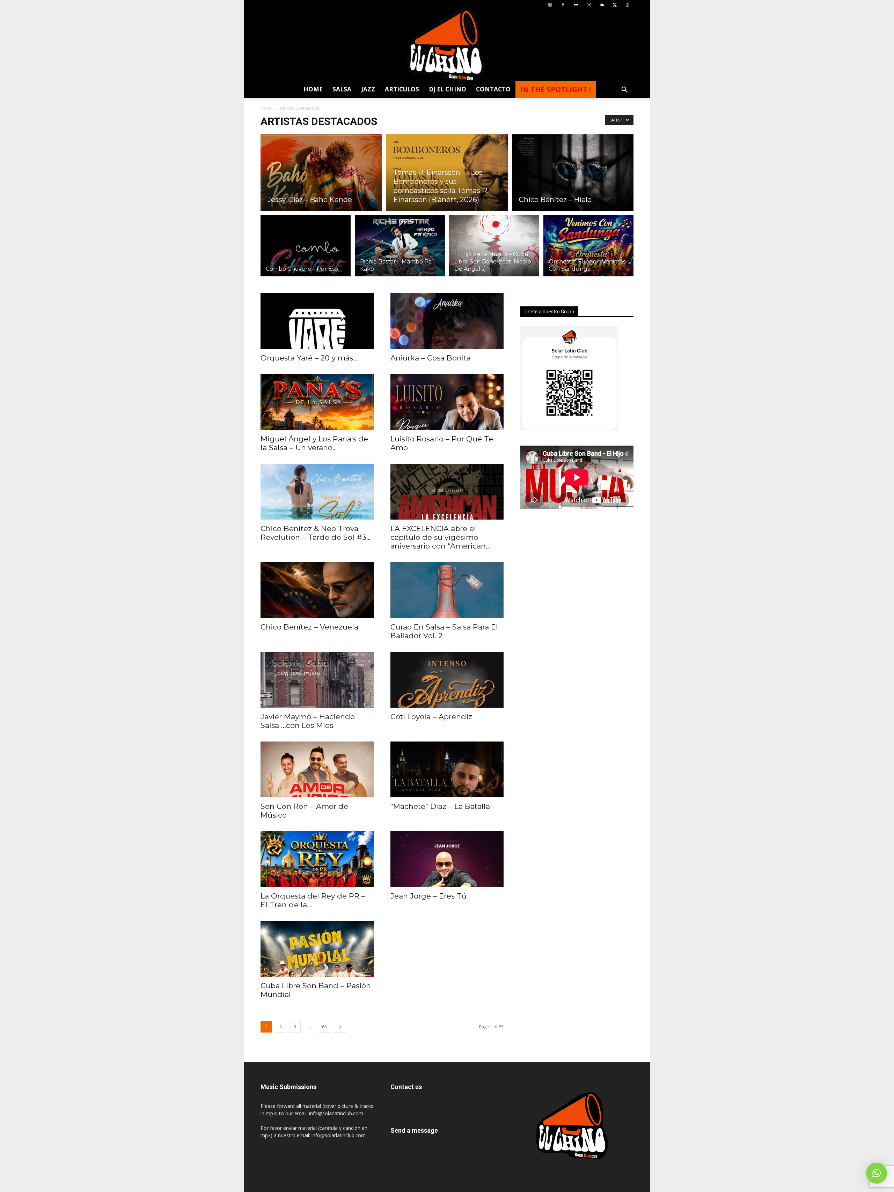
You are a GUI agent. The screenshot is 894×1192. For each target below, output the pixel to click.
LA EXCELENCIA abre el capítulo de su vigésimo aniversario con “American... (440, 537)
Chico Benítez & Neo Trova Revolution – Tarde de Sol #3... (316, 533)
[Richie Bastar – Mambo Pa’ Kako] (400, 249)
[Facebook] (563, 5)
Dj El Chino (447, 89)
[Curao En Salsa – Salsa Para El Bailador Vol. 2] (447, 590)
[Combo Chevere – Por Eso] (306, 249)
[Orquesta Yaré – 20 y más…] (317, 321)
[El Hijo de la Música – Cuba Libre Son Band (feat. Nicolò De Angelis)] (494, 249)
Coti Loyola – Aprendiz (431, 716)
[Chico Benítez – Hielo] (572, 172)
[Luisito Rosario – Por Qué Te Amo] (447, 402)
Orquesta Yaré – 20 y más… (309, 357)
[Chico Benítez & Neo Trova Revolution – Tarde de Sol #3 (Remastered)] (317, 492)
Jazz (368, 89)
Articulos (402, 89)
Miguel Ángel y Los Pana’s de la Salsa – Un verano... (314, 443)
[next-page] (340, 1027)
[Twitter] (615, 5)
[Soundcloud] (602, 5)
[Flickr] (576, 5)
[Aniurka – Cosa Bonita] (447, 321)
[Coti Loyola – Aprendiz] (447, 680)
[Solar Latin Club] (447, 45)
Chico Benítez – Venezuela (309, 627)
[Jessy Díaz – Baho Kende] (321, 172)
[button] (624, 90)
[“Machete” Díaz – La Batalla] (447, 769)
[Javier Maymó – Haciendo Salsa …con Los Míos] (317, 680)
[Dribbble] (550, 5)
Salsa (341, 89)
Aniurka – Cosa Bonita (430, 357)
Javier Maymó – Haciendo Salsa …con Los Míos (308, 721)
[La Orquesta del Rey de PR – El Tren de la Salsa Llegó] (317, 859)
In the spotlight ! (555, 89)
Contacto (493, 89)
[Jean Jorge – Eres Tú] (447, 859)
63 (324, 1027)
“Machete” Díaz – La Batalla (440, 806)
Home (313, 89)
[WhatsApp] (627, 5)
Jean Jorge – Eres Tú (428, 896)
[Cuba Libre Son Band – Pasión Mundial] (317, 949)
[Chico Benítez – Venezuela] (317, 590)
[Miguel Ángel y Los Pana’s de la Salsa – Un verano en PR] (317, 402)
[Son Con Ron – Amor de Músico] (317, 769)
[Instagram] (589, 5)
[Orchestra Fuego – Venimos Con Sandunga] (588, 249)
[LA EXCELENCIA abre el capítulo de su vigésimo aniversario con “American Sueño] (447, 492)
